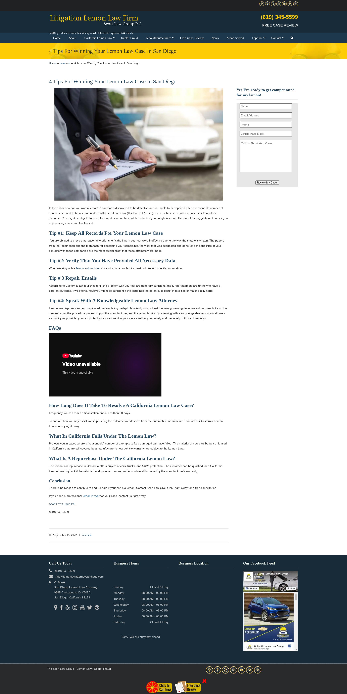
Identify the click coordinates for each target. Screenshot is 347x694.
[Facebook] (267, 5)
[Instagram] (278, 5)
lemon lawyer (91, 495)
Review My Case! (267, 182)
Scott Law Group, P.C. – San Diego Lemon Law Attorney (96, 20)
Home (52, 63)
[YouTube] (284, 5)
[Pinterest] (295, 5)
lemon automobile (87, 268)
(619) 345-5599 (279, 17)
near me (65, 63)
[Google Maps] (261, 5)
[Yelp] (273, 5)
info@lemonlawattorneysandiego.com (80, 576)
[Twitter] (290, 5)
